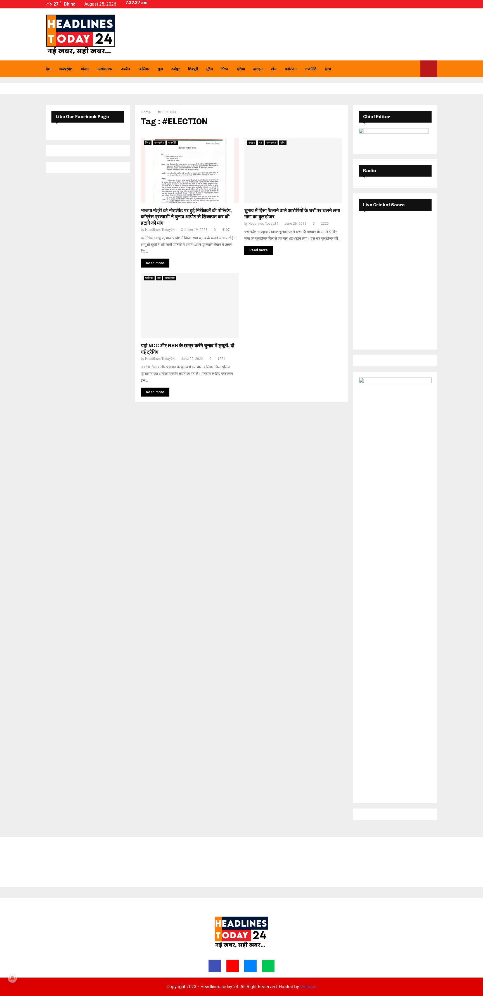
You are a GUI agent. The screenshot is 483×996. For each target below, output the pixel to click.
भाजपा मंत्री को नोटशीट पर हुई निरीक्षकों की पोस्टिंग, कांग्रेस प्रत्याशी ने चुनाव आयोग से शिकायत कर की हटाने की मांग (186, 216)
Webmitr (308, 986)
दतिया (241, 69)
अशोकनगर (105, 69)
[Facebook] (396, 68)
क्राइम (257, 69)
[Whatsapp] (414, 68)
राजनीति (310, 69)
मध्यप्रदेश (65, 69)
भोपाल (85, 69)
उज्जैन (125, 69)
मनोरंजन (291, 69)
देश (48, 69)
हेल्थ (328, 69)
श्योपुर (175, 69)
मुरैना (209, 69)
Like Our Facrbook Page (82, 116)
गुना (160, 69)
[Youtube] (402, 68)
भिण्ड (224, 69)
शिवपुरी (193, 69)
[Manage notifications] (12, 978)
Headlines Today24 (160, 230)
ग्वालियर (144, 69)
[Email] (408, 68)
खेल (273, 69)
